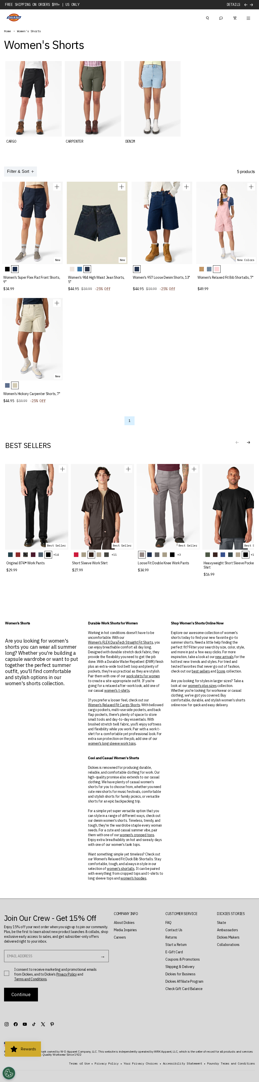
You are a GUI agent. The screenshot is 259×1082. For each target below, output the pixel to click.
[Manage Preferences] (9, 1073)
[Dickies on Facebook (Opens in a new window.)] (15, 1024)
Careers (120, 937)
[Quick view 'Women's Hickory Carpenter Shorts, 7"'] (57, 303)
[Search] (207, 17)
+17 (253, 554)
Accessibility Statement (182, 1063)
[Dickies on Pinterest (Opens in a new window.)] (52, 1024)
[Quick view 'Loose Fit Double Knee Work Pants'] (194, 469)
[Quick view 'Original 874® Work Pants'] (62, 469)
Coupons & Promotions (182, 959)
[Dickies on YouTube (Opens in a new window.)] (24, 1024)
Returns (171, 937)
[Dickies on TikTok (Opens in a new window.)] (33, 1024)
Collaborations (228, 944)
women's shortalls (120, 868)
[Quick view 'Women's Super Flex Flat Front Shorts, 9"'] (57, 187)
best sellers (201, 671)
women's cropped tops (137, 835)
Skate (221, 922)
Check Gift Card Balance (184, 988)
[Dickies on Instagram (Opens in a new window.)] (6, 1024)
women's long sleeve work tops (112, 743)
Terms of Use (79, 1063)
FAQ (168, 922)
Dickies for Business (180, 974)
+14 (55, 554)
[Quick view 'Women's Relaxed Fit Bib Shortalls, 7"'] (251, 187)
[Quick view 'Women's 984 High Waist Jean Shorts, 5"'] (122, 187)
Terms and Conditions (30, 979)
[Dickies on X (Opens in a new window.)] (43, 1024)
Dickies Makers (228, 937)
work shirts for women (143, 676)
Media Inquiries (125, 930)
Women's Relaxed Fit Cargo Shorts (114, 705)
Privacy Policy (66, 974)
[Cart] (234, 17)
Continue (20, 994)
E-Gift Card (174, 952)
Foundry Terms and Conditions (231, 1063)
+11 (114, 554)
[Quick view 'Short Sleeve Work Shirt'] (128, 469)
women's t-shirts (117, 690)
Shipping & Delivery (180, 966)
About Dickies (124, 922)
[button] (248, 442)
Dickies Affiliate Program (184, 981)
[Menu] (248, 17)
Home (7, 31)
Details (233, 5)
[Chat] (221, 17)
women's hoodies (133, 878)
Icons (221, 671)
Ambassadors (227, 930)
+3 (179, 554)
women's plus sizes (202, 685)
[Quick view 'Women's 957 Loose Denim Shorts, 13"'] (186, 187)
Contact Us (173, 930)
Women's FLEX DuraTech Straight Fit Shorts (120, 642)
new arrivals (224, 657)
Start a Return (176, 944)
